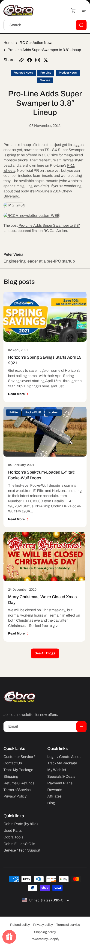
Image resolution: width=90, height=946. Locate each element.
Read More (16, 394)
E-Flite (13, 412)
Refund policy (20, 924)
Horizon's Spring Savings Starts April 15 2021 (44, 360)
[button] (82, 10)
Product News (68, 72)
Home (8, 43)
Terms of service (68, 924)
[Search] (81, 25)
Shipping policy (45, 932)
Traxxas (45, 80)
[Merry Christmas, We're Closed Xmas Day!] (44, 556)
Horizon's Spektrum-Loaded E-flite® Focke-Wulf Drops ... (41, 475)
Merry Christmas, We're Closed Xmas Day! (42, 600)
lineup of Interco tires (37, 145)
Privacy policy (43, 924)
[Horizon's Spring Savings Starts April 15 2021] (45, 317)
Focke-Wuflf (33, 412)
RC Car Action (55, 231)
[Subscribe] (81, 726)
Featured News (23, 72)
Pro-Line (45, 72)
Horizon (53, 412)
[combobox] (45, 25)
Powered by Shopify (45, 939)
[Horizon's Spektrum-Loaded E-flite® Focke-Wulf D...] (45, 432)
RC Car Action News (36, 43)
